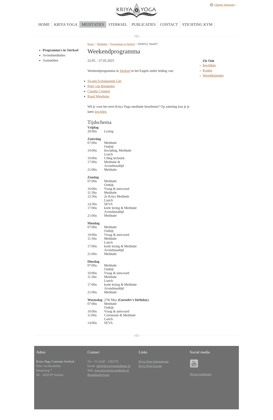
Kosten (207, 70)
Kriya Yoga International (153, 361)
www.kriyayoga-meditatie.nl (111, 370)
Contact (169, 24)
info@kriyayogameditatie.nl (113, 366)
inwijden (100, 111)
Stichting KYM (197, 24)
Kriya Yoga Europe (150, 366)
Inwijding (209, 65)
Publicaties (144, 24)
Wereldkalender (213, 75)
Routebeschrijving (98, 375)
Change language (224, 4)
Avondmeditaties (54, 55)
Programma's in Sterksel (60, 50)
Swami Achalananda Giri (104, 81)
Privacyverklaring (200, 374)
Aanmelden (50, 60)
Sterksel (117, 24)
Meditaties (93, 24)
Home (44, 24)
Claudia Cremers (98, 91)
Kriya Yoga (65, 24)
